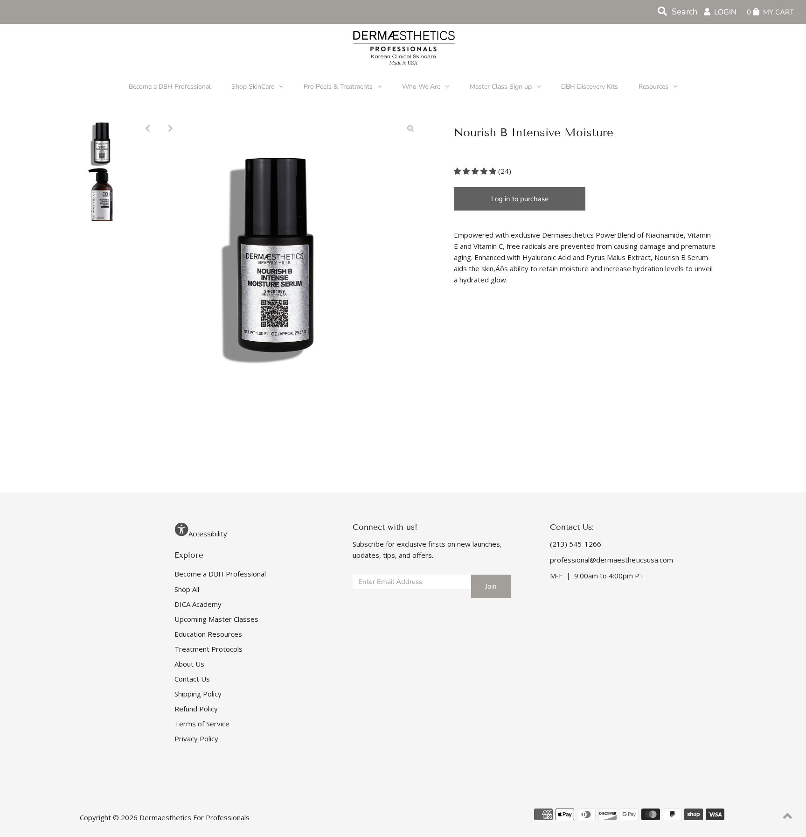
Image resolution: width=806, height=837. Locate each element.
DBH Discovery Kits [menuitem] (589, 86)
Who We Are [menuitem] (421, 86)
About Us (189, 663)
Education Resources (208, 634)
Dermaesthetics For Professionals (194, 817)
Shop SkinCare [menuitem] (252, 86)
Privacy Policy (196, 738)
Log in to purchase (520, 199)
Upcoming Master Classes (216, 619)
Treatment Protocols (208, 649)
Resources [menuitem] (653, 86)
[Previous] (148, 128)
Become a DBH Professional (220, 573)
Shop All (186, 589)
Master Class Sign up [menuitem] (501, 86)
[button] (476, 171)
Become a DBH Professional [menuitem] (170, 86)
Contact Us (192, 678)
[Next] (170, 128)
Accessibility (207, 533)
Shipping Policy (198, 693)
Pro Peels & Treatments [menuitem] (338, 86)
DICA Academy (198, 604)
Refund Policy (196, 708)
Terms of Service (201, 723)
